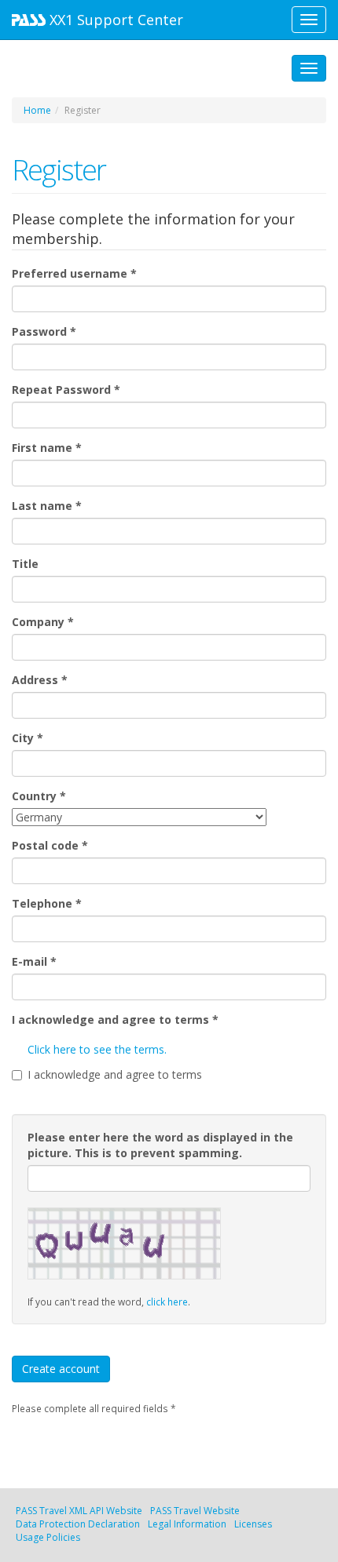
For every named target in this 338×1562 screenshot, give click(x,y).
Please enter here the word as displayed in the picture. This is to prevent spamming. (160, 1145)
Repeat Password (66, 389)
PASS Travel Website (195, 1510)
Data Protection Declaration (78, 1524)
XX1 (114, 19)
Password (44, 331)
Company (43, 621)
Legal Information (187, 1524)
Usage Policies (48, 1537)
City (27, 737)
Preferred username (74, 273)
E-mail (34, 961)
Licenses (253, 1524)
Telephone (47, 903)
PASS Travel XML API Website (79, 1510)
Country (39, 795)
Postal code (50, 845)
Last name (47, 505)
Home (37, 110)
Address (40, 679)
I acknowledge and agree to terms (115, 1019)
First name (47, 447)
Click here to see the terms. (97, 1049)
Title (25, 563)
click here (167, 1301)
